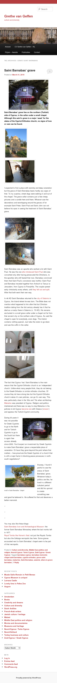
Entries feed (9, 661)
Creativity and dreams (13, 602)
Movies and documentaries (15, 623)
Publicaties (26, 52)
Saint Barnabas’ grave (19, 70)
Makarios (8, 403)
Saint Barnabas (27, 560)
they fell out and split (41, 289)
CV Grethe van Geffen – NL (25, 46)
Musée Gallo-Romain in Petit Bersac (19, 574)
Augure (7, 586)
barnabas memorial (39, 555)
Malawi (7, 617)
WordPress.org (10, 667)
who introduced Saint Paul (32, 271)
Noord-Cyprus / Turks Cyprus (22, 552)
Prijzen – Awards (11, 52)
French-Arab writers (12, 611)
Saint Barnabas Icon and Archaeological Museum (24, 526)
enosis (45, 409)
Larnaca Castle (10, 580)
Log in (7, 658)
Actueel (8, 46)
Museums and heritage (14, 626)
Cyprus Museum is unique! (15, 577)
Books (7, 599)
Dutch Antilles (10, 608)
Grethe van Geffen (18, 16)
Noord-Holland (10, 632)
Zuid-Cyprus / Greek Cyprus (16, 637)
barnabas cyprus (24, 555)
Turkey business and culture (16, 635)
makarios (16, 560)
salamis (37, 560)
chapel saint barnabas (13, 557)
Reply (16, 562)
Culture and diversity (20, 550)
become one (27, 409)
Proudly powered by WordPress (28, 677)
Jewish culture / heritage (14, 614)
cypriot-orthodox (29, 557)
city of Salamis (43, 298)
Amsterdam (9, 596)
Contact (37, 52)
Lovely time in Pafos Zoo (15, 583)
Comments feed (11, 664)
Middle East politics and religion (18, 620)
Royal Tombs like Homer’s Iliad (16, 535)
